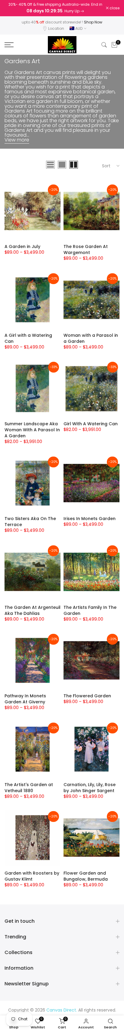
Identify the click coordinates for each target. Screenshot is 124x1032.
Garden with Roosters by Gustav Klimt (32, 876)
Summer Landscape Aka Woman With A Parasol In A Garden (32, 430)
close (114, 8)
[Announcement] (55, 8)
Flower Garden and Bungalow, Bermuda (86, 876)
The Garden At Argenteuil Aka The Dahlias (32, 610)
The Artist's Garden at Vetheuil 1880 (29, 788)
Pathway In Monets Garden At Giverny (25, 699)
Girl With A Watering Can (91, 424)
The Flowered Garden (87, 696)
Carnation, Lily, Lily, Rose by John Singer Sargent (90, 788)
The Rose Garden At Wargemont (86, 249)
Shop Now (93, 22)
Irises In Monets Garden (90, 519)
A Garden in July (22, 246)
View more (17, 139)
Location (56, 28)
